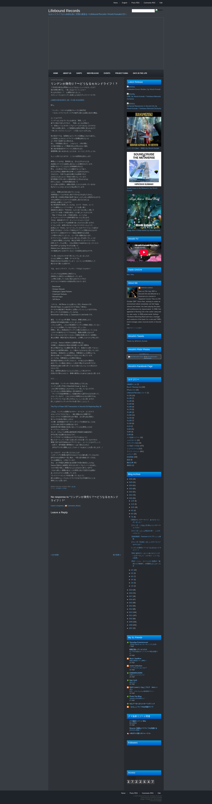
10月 (133, 507)
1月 (132, 586)
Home (115, 3)
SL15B (129, 404)
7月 (132, 517)
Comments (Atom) (73, 506)
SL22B (129, 421)
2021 (131, 495)
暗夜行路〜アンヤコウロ (138, 649)
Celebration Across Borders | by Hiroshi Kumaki (144, 89)
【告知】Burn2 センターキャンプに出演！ (143, 644)
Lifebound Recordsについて (137, 393)
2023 (131, 489)
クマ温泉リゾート (133, 437)
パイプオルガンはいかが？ (138, 668)
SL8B (129, 432)
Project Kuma (121, 73)
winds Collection (135, 666)
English (124, 3)
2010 (131, 619)
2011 (131, 615)
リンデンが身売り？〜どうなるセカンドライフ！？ (84, 83)
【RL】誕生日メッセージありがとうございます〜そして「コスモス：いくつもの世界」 (145, 555)
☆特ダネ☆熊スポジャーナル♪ (140, 733)
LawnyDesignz (157, 799)
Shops (79, 73)
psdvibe (159, 797)
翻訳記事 (130, 463)
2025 (131, 482)
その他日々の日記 (61, 488)
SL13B (129, 398)
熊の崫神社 (133, 723)
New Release (93, 73)
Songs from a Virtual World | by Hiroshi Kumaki (143, 230)
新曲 (129, 460)
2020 (131, 498)
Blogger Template (145, 799)
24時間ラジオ (132, 384)
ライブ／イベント (133, 451)
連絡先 (129, 465)
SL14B (129, 401)
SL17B (129, 409)
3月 (132, 580)
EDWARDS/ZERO (135, 673)
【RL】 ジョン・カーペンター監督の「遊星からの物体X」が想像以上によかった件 (146, 563)
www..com (144, 354)
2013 (131, 609)
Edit (161, 3)
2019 (131, 590)
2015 (131, 603)
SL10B (129, 395)
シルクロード (132, 440)
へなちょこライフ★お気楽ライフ (141, 707)
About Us (67, 73)
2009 (131, 622)
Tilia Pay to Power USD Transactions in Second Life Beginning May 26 (76, 406)
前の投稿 (116, 555)
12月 (133, 501)
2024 (131, 485)
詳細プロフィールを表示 (134, 328)
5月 (132, 573)
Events (107, 73)
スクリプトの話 (133, 443)
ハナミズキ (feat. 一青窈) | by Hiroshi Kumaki (143, 148)
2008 (131, 625)
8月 (132, 514)
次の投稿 (55, 555)
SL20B (129, 415)
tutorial (153, 797)
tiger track (133, 680)
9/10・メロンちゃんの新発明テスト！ (141, 691)
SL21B (129, 418)
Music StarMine (135, 658)
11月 (133, 504)
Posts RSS (135, 3)
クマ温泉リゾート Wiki (137, 721)
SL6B (129, 429)
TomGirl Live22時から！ (137, 698)
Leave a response (57, 506)
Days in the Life (140, 73)
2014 (131, 606)
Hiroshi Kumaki (147, 287)
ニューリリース (133, 449)
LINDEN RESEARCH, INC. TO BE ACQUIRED (67, 100)
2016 (131, 599)
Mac (132, 275)
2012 (131, 612)
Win (128, 275)
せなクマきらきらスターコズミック (142, 704)
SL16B (129, 407)
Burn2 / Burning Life (134, 387)
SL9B (129, 435)
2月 (132, 583)
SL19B (129, 412)
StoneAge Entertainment (138, 642)
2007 (131, 628)
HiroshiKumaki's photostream (150, 357)
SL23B (129, 423)
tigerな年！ (133, 682)
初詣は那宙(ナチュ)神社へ (138, 660)
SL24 (129, 426)
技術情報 (130, 457)
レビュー (130, 454)
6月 (132, 570)
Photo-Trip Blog (135, 696)
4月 (132, 576)
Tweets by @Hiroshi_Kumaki (137, 341)
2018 (131, 593)
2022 (131, 492)
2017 (131, 596)
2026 (131, 479)
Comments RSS (149, 3)
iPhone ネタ (131, 390)
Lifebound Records (64, 11)
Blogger (159, 800)
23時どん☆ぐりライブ (136, 675)
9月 (132, 510)
